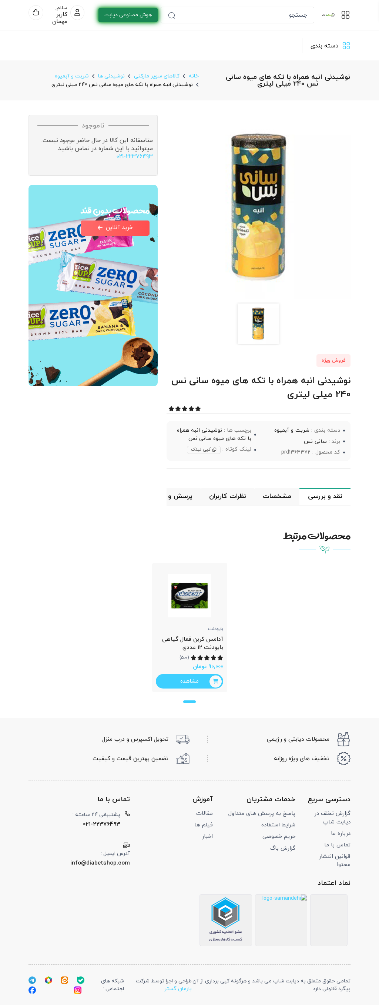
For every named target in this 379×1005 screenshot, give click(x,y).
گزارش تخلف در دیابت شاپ (332, 818)
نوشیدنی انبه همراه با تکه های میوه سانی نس (214, 434)
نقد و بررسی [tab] (325, 496)
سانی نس (315, 441)
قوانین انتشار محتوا (335, 861)
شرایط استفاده (278, 825)
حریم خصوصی (278, 836)
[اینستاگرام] (77, 990)
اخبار (207, 836)
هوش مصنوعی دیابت (128, 15)
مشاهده (189, 681)
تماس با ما (337, 845)
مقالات (204, 813)
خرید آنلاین (119, 228)
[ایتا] (64, 980)
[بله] (80, 980)
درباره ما (341, 834)
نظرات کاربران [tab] (227, 496)
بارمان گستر (178, 988)
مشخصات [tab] (277, 496)
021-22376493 (134, 157)
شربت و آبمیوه (291, 430)
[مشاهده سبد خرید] (35, 12)
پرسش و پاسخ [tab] (171, 496)
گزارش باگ (282, 848)
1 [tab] (189, 701)
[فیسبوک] (32, 990)
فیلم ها (203, 825)
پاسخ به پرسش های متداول (261, 813)
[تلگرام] (32, 980)
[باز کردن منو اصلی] (346, 15)
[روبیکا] (48, 980)
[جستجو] (171, 15)
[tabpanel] (189, 628)
